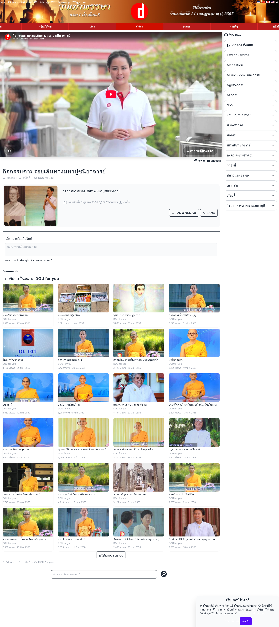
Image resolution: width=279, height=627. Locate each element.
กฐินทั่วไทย (45, 26)
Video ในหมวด (33, 278)
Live (92, 26)
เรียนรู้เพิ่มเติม (231, 621)
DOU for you (46, 178)
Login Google (21, 260)
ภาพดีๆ (234, 26)
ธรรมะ (187, 26)
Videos (10, 178)
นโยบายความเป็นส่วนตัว (251, 613)
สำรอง (201, 160)
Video (139, 26)
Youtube (216, 160)
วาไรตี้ (26, 178)
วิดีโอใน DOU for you (111, 555)
